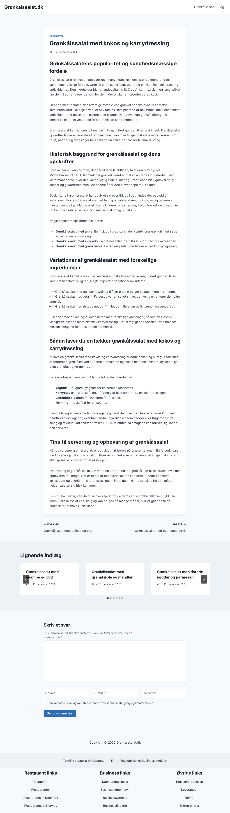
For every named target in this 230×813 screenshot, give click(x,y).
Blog (221, 7)
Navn (50, 693)
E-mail (100, 693)
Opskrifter (56, 36)
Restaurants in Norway (40, 805)
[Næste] (204, 579)
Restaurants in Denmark (40, 798)
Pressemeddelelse (189, 782)
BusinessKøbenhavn (115, 789)
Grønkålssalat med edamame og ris (160, 527)
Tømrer (189, 798)
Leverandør (189, 789)
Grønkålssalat (204, 7)
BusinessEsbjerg (115, 805)
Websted (149, 693)
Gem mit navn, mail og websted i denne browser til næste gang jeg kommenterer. (100, 703)
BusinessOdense (115, 798)
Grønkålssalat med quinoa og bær (68, 527)
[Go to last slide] (26, 579)
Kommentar (53, 637)
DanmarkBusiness (115, 782)
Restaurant (41, 782)
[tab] (108, 598)
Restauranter (40, 789)
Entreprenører (189, 805)
